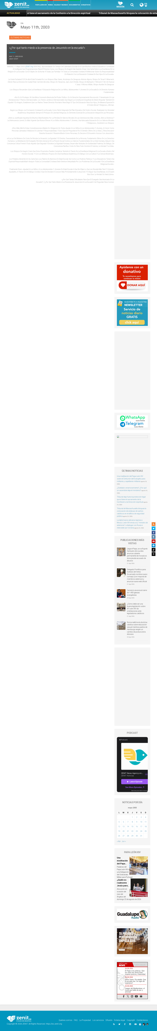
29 (132, 836)
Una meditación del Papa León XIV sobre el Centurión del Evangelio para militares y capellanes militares (131, 478)
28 (128, 836)
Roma (50, 5)
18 (146, 827)
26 (119, 836)
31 (141, 836)
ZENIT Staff (13, 59)
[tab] (124, 964)
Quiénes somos (65, 1020)
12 (119, 827)
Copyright (131, 1020)
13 (123, 827)
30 (137, 836)
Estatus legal (119, 1020)
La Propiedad (85, 1020)
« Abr (119, 841)
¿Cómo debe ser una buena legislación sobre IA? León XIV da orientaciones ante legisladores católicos (136, 608)
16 (137, 827)
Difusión (109, 1020)
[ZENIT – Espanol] (20, 5)
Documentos (74, 5)
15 (132, 827)
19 (119, 831)
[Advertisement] (132, 222)
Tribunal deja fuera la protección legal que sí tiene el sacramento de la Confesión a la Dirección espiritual (131, 499)
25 (146, 831)
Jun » (124, 841)
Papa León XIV (41, 5)
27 (123, 836)
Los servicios (98, 1020)
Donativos (85, 5)
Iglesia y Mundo (61, 5)
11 (146, 822)
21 (128, 831)
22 (132, 831)
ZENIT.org (29, 67)
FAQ (76, 1020)
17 (141, 827)
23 (137, 831)
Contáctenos (142, 1020)
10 (141, 822)
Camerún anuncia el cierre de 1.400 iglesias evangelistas (137, 592)
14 (128, 827)
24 (141, 831)
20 (123, 831)
